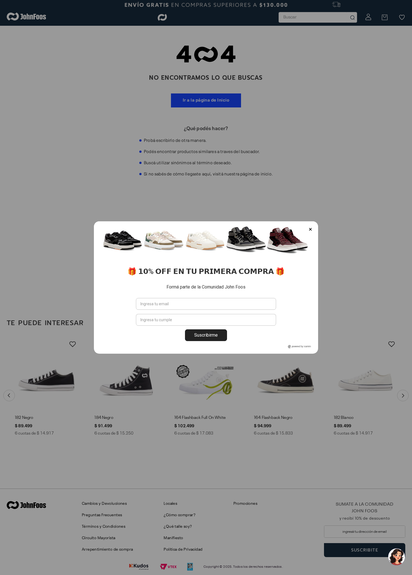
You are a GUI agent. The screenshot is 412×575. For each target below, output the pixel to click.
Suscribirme (206, 335)
